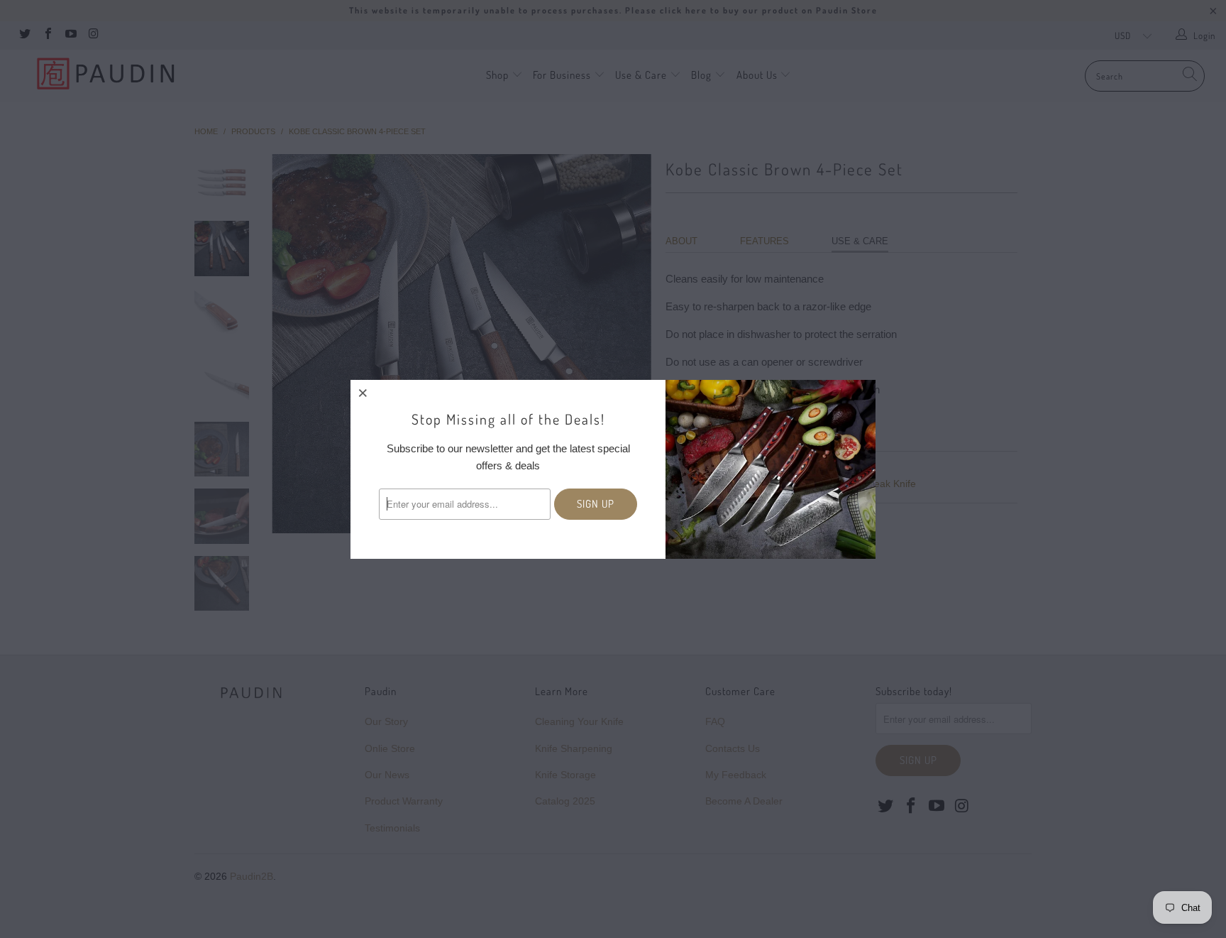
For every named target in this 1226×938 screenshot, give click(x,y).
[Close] (363, 392)
